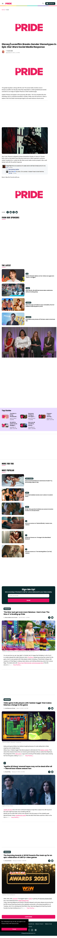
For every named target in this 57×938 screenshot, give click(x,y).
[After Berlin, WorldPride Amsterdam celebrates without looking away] (13, 290)
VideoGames (7, 609)
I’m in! (28, 600)
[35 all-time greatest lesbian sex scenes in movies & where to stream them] (13, 509)
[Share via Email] (10, 212)
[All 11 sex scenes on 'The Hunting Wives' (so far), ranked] (13, 551)
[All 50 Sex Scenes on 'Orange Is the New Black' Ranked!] (13, 537)
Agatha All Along (8, 809)
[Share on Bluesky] (16, 212)
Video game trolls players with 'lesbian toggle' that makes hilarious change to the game (28, 704)
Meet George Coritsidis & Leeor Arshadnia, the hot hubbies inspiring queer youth (40, 305)
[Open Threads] (28, 930)
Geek (7, 9)
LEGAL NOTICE (28, 926)
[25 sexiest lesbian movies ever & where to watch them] (13, 494)
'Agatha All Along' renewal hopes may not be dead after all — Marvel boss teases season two (28, 767)
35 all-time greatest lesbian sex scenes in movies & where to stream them (39, 509)
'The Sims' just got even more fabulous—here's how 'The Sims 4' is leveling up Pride (26, 613)
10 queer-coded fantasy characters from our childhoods (50, 417)
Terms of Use (15, 923)
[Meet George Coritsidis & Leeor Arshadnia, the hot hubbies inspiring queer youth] (13, 304)
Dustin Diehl (10, 50)
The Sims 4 (31, 657)
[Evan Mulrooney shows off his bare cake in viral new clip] (13, 319)
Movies (27, 492)
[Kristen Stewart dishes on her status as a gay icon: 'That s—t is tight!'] (13, 275)
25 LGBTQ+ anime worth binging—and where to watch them (13, 426)
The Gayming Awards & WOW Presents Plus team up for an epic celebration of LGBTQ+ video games (28, 856)
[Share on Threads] (13, 212)
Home (3, 9)
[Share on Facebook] (7, 212)
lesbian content (44, 750)
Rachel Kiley (8, 771)
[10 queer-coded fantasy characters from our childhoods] (42, 416)
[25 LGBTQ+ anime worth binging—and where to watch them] (5, 425)
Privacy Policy (5, 923)
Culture (27, 288)
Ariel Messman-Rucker (10, 708)
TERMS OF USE (48, 924)
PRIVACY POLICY (39, 924)
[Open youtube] (35, 930)
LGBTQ (30, 898)
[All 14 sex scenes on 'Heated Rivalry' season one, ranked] (13, 523)
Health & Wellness (29, 478)
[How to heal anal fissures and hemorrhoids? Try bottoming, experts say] (13, 480)
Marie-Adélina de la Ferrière (11, 617)
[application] (29, 342)
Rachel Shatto (8, 860)
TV (26, 521)
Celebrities (28, 302)
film (27, 273)
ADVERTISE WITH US (29, 924)
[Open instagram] (32, 930)
